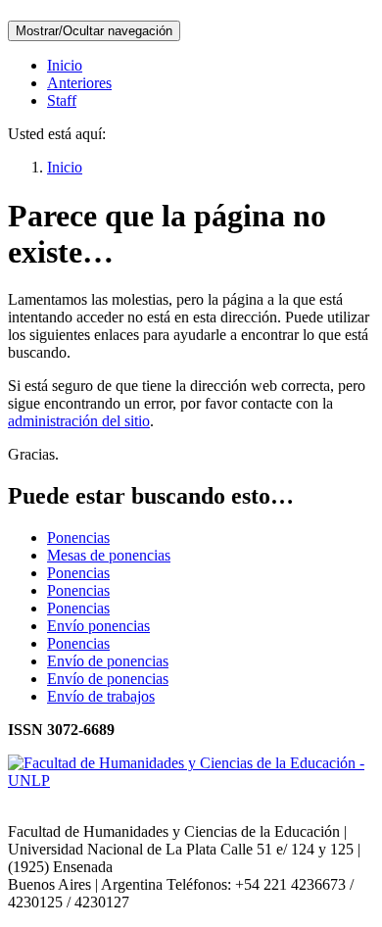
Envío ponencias (98, 625)
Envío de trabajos (101, 696)
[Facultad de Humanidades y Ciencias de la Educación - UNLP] (191, 780)
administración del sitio (79, 421)
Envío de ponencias (107, 661)
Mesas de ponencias (108, 555)
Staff (61, 100)
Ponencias (78, 537)
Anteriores (79, 82)
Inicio (64, 65)
